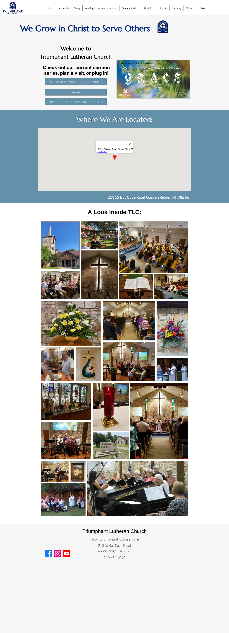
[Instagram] (57, 553)
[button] (130, 8)
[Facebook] (48, 553)
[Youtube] (66, 553)
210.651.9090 (114, 557)
